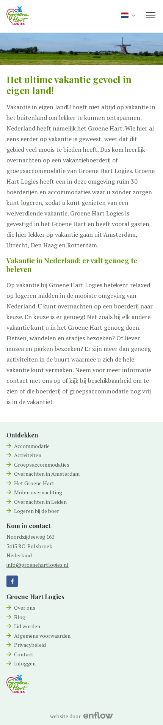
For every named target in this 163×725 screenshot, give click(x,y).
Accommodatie (32, 446)
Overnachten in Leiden (40, 501)
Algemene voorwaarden (42, 635)
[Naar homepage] (17, 683)
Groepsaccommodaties (41, 464)
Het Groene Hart (34, 483)
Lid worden (27, 626)
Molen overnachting (38, 492)
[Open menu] (150, 15)
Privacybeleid (30, 644)
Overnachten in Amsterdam (47, 473)
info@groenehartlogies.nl (37, 564)
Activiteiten (27, 455)
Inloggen (25, 663)
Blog (19, 617)
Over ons (24, 607)
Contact (23, 654)
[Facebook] (12, 581)
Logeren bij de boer (36, 510)
